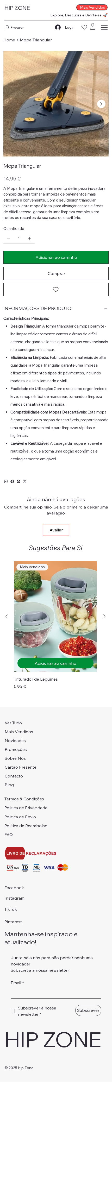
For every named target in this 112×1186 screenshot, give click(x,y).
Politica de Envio (20, 816)
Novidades (15, 740)
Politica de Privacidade (25, 807)
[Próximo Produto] (104, 616)
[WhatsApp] (6, 481)
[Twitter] (24, 481)
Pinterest (13, 921)
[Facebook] (12, 481)
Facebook (14, 887)
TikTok (10, 909)
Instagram (14, 898)
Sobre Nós (15, 758)
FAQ (8, 834)
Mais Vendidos (19, 731)
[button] (92, 26)
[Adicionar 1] (29, 238)
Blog (9, 784)
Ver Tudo (13, 722)
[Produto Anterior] (6, 616)
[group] (55, 625)
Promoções (16, 749)
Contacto (14, 776)
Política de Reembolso (25, 825)
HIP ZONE (17, 7)
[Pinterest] (18, 481)
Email (17, 982)
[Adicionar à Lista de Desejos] (56, 289)
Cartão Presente (20, 767)
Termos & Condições (24, 798)
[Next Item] (101, 104)
